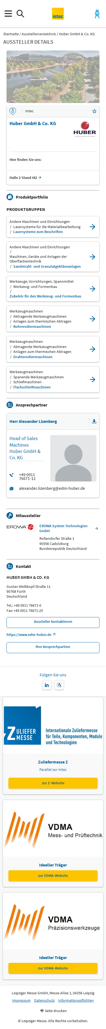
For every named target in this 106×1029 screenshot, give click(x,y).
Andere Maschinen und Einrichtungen (40, 221)
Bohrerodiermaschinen (32, 326)
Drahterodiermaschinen (32, 357)
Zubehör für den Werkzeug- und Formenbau (45, 296)
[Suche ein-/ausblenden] (20, 14)
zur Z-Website (53, 782)
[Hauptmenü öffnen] (8, 14)
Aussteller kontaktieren (53, 621)
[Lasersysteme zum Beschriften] (92, 226)
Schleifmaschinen (27, 382)
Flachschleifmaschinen (32, 387)
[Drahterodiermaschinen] (92, 349)
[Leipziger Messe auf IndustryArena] (59, 685)
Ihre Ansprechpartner (53, 646)
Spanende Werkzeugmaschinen (38, 377)
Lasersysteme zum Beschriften (38, 231)
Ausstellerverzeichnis (39, 34)
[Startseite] (58, 13)
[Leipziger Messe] (97, 14)
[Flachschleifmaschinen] (92, 379)
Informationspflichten (76, 1000)
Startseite (11, 34)
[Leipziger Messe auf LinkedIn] (47, 685)
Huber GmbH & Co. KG (77, 34)
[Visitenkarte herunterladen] (94, 421)
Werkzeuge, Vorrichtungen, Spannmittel (42, 281)
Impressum (21, 1000)
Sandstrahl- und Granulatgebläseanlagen (47, 266)
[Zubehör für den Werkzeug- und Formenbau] (92, 288)
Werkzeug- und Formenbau (35, 286)
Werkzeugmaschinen (26, 311)
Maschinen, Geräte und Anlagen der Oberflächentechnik (38, 259)
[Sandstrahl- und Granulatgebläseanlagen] (92, 257)
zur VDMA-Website (53, 875)
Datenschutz (44, 1000)
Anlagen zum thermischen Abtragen (42, 321)
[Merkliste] (94, 111)
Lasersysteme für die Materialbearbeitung (46, 227)
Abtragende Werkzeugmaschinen (40, 316)
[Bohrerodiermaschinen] (92, 319)
